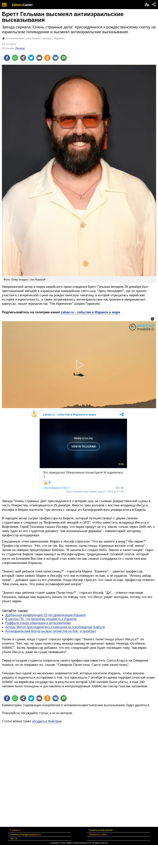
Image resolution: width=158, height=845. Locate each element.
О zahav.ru (15, 830)
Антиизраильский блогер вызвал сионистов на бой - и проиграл (50, 631)
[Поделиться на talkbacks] (64, 58)
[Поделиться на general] (23, 58)
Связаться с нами (98, 834)
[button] (152, 319)
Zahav (17, 5)
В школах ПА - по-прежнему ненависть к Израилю (41, 619)
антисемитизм (15, 38)
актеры (47, 38)
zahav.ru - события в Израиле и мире (90, 312)
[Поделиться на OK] (47, 58)
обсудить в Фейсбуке (47, 721)
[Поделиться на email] (39, 58)
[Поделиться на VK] (55, 58)
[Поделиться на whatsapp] (15, 58)
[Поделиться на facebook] (7, 58)
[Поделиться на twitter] (31, 58)
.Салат (27, 5)
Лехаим (20, 48)
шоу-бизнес (33, 38)
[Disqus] (79, 771)
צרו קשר (13, 838)
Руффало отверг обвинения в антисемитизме (38, 623)
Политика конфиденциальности (25, 834)
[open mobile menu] (4, 4)
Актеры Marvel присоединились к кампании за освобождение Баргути (55, 627)
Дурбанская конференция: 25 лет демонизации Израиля (45, 615)
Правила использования (101, 830)
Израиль (59, 38)
